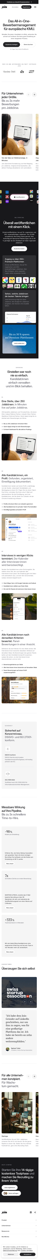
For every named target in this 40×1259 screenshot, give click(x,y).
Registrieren (26, 7)
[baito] (9, 280)
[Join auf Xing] (35, 1212)
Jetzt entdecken (19, 343)
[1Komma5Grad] (22, 71)
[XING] (30, 280)
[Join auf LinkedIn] (31, 1212)
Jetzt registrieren (9, 1187)
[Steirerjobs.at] (28, 287)
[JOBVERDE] (14, 287)
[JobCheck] (21, 287)
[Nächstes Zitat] (31, 1002)
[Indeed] (16, 280)
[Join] (4, 7)
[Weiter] (34, 94)
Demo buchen (28, 44)
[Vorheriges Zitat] (25, 1002)
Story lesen (9, 863)
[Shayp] (13, 71)
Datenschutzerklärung (10, 1250)
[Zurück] (28, 94)
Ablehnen (11, 1254)
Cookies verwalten (27, 1250)
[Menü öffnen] (35, 7)
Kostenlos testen (19, 249)
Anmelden (15, 7)
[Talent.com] (23, 280)
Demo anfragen (13, 1193)
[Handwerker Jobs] (7, 287)
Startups (5, 1136)
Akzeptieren (27, 1254)
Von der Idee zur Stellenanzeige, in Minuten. (14, 159)
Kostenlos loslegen (12, 44)
